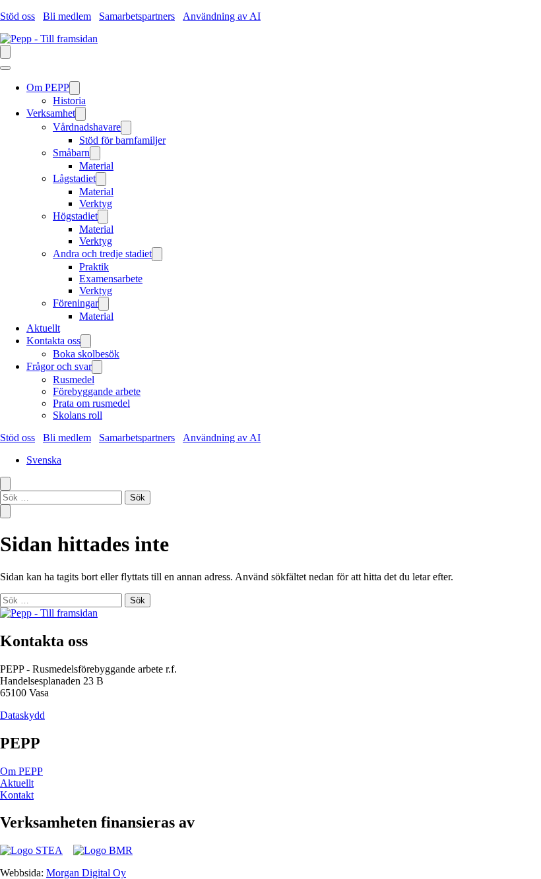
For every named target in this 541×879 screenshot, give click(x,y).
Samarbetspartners (137, 16)
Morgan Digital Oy (86, 872)
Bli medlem (67, 16)
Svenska (43, 460)
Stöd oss (17, 16)
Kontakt (17, 795)
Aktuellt (17, 783)
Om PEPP (21, 771)
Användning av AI (222, 16)
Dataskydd (22, 715)
